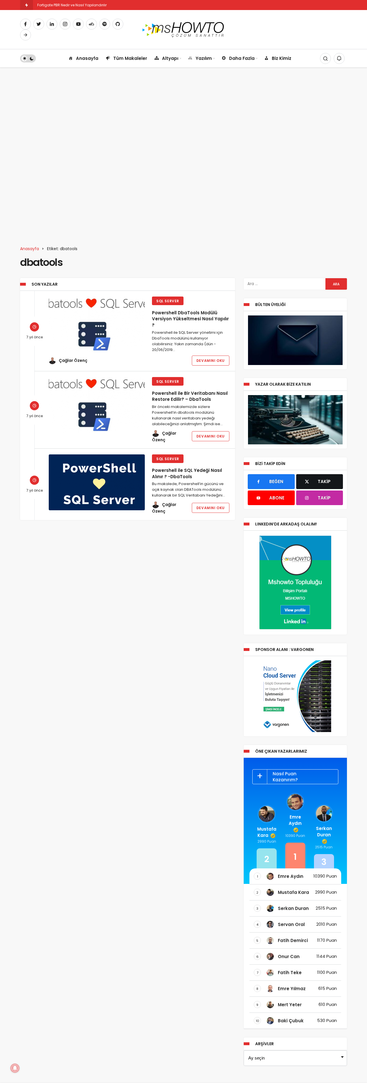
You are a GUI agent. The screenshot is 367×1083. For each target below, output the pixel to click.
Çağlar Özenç (73, 360)
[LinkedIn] (51, 24)
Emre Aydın (295, 820)
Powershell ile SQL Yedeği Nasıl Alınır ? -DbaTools (187, 473)
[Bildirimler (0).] (339, 58)
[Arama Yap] (325, 58)
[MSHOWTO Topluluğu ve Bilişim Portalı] (183, 29)
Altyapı (170, 58)
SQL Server (167, 301)
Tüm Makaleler (130, 58)
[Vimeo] (25, 35)
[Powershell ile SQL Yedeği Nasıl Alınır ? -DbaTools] (97, 482)
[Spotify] (104, 24)
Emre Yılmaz (292, 989)
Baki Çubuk (291, 1021)
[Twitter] (38, 24)
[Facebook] (25, 24)
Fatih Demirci (293, 940)
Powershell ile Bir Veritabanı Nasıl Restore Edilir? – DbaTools (190, 396)
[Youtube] (78, 24)
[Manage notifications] (14, 1068)
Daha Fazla (242, 58)
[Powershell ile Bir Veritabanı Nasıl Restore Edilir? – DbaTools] (97, 405)
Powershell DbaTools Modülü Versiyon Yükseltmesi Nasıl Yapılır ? (190, 318)
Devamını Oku (210, 360)
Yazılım (204, 58)
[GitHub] (117, 24)
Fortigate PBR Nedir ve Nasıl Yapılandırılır (72, 5)
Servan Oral (291, 924)
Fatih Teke (290, 973)
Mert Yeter (290, 1005)
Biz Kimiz (281, 58)
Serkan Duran (324, 831)
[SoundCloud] (91, 24)
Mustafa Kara (266, 832)
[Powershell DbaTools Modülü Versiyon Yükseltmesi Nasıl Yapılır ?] (97, 324)
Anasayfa (87, 58)
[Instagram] (65, 24)
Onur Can (289, 956)
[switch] (28, 58)
